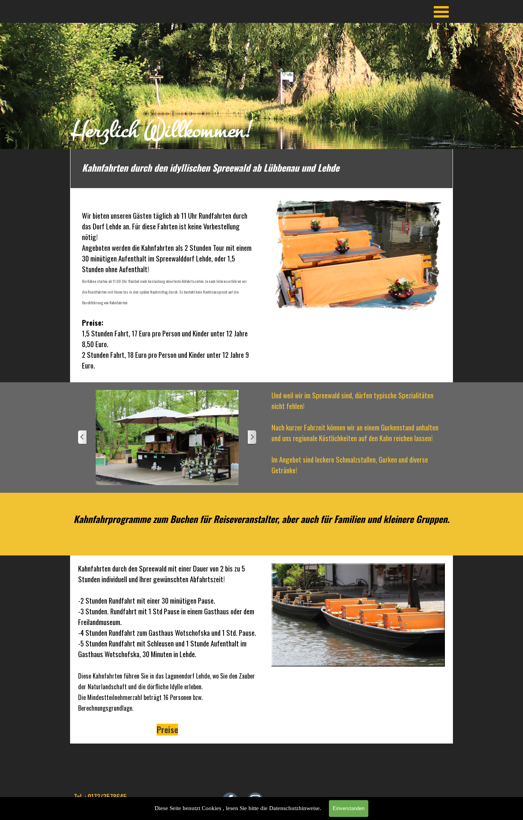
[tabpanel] (261, 86)
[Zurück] (82, 437)
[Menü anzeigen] (441, 11)
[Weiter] (251, 437)
